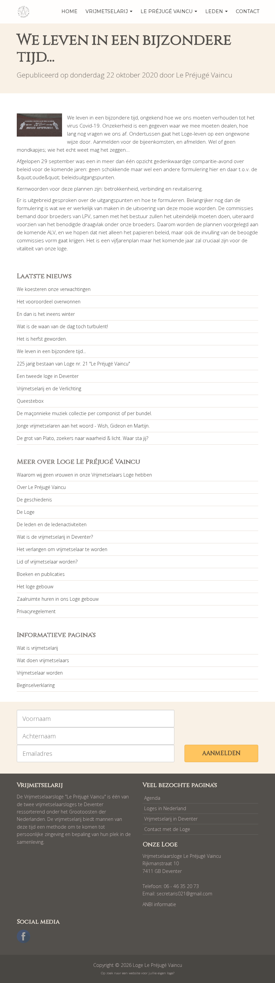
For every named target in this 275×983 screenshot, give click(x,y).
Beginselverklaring (36, 685)
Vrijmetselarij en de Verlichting (49, 388)
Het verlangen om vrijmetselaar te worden (62, 549)
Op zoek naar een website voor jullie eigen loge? (137, 973)
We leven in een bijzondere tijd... (51, 351)
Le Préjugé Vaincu (167, 11)
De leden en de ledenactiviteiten (52, 524)
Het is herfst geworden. (42, 339)
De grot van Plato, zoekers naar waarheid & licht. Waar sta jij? (82, 438)
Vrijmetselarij (107, 11)
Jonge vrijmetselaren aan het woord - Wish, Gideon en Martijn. (83, 426)
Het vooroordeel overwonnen (48, 301)
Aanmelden (221, 753)
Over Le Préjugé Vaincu (41, 487)
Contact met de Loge (167, 829)
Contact (247, 11)
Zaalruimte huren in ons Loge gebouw (58, 599)
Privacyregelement (36, 611)
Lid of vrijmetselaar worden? (47, 561)
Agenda (152, 798)
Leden (214, 11)
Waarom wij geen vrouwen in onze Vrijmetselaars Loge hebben (84, 475)
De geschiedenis (34, 499)
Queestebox (30, 401)
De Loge (26, 512)
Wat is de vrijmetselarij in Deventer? (55, 537)
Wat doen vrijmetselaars (43, 660)
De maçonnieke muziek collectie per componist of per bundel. (84, 413)
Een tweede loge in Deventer (47, 376)
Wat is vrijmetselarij (37, 648)
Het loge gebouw (35, 586)
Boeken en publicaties (41, 574)
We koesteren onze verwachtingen (54, 289)
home (69, 11)
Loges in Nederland (165, 808)
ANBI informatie (159, 904)
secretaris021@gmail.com (184, 893)
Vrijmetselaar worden (40, 673)
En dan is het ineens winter (46, 314)
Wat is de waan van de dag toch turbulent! (62, 326)
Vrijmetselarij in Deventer (171, 819)
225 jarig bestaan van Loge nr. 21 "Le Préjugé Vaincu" (73, 363)
